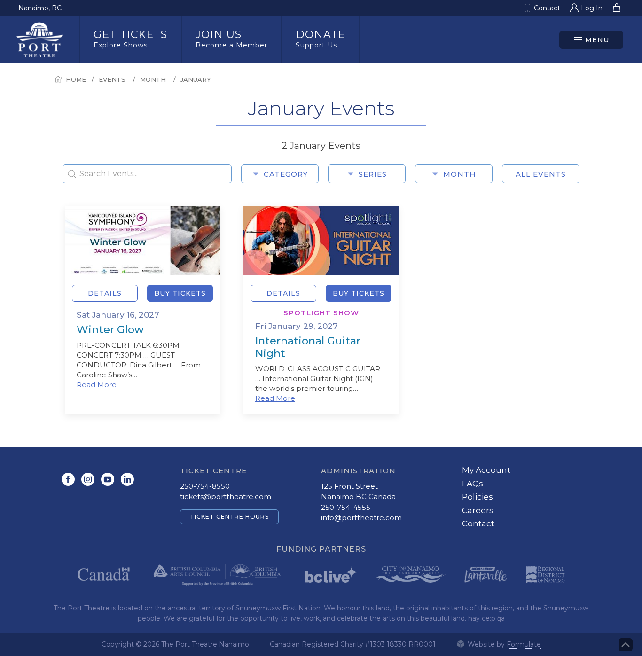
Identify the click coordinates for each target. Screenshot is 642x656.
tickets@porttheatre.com (225, 496)
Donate (320, 38)
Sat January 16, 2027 (118, 315)
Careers (477, 510)
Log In (592, 8)
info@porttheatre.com (361, 517)
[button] (591, 40)
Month (153, 79)
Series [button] (373, 174)
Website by (503, 644)
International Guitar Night (307, 347)
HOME (76, 79)
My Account (486, 470)
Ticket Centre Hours (229, 516)
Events (112, 79)
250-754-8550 (205, 486)
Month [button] (459, 174)
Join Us (231, 38)
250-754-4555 (345, 507)
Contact (478, 523)
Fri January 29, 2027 (296, 326)
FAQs (472, 483)
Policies (477, 496)
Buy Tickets (180, 293)
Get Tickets (130, 38)
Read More (97, 384)
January (195, 79)
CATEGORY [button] (286, 174)
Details (105, 293)
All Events (541, 174)
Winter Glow (110, 329)
